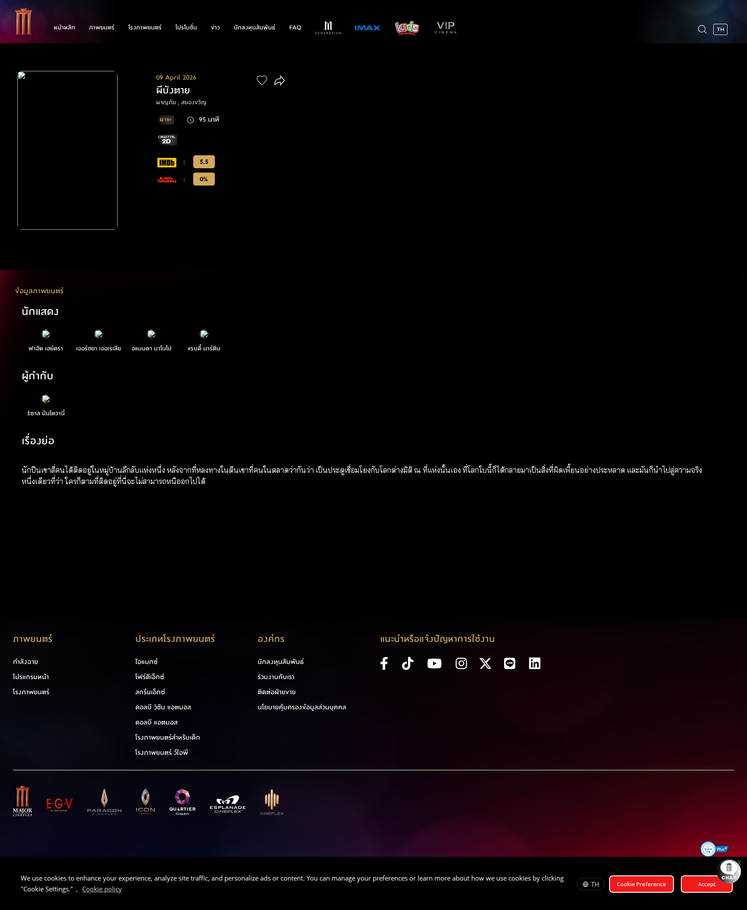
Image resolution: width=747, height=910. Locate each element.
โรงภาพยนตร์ (145, 27)
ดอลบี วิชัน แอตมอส (163, 707)
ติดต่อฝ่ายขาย (277, 692)
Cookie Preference (641, 884)
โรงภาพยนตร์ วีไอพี (161, 752)
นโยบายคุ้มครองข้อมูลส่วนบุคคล (302, 707)
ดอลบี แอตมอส (156, 722)
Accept (707, 884)
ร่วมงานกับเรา (276, 677)
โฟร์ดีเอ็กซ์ (149, 677)
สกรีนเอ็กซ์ (150, 692)
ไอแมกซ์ (146, 661)
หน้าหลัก (64, 27)
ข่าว (215, 27)
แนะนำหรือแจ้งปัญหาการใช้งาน (437, 639)
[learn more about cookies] (126, 890)
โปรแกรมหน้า (31, 677)
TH (595, 884)
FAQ (295, 27)
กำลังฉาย (25, 661)
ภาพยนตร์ (102, 27)
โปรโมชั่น (186, 27)
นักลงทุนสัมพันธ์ (254, 27)
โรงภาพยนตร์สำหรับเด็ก (167, 737)
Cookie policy (102, 888)
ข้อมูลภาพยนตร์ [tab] (39, 290)
